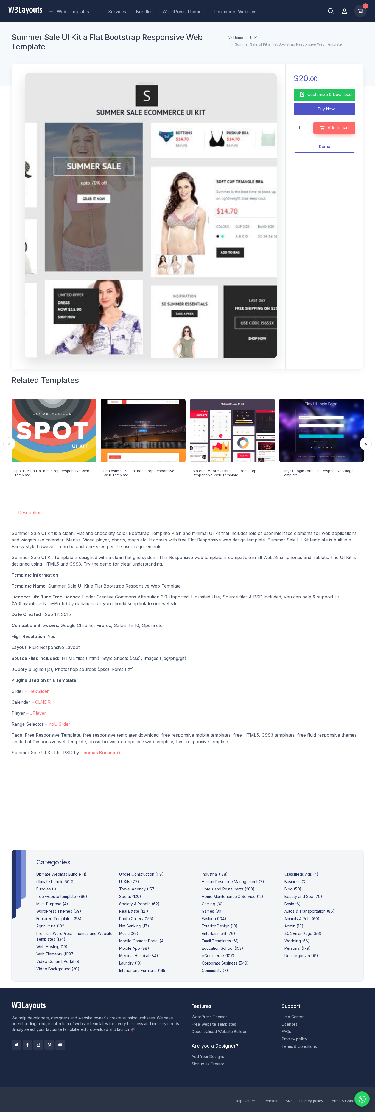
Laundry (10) (130, 963)
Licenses (290, 1024)
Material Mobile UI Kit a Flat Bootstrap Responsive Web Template (224, 473)
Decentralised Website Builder (219, 1031)
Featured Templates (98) (59, 918)
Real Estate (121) (133, 911)
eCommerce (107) (218, 955)
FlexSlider (38, 691)
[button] (330, 11)
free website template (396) (61, 896)
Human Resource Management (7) (233, 881)
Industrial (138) (215, 874)
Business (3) (295, 881)
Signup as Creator (208, 1064)
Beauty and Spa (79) (303, 896)
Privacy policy (294, 1039)
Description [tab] (30, 512)
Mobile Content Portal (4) (142, 940)
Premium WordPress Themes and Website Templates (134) (74, 936)
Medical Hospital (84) (138, 955)
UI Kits (255, 37)
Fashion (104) (214, 918)
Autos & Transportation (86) (309, 911)
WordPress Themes (183, 11)
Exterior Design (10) (219, 926)
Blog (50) (292, 889)
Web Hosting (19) (52, 946)
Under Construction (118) (141, 874)
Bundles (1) (46, 889)
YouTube (60, 1045)
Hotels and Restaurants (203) (228, 889)
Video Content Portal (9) (58, 961)
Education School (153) (222, 948)
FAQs (286, 1031)
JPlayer (38, 713)
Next (366, 443)
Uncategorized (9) (301, 955)
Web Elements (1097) (55, 954)
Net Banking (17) (134, 926)
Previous (9, 443)
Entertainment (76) (218, 933)
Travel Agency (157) (137, 889)
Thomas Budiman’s (101, 752)
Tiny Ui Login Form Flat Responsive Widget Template (318, 473)
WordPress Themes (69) (58, 911)
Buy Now (326, 109)
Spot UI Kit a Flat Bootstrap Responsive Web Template (51, 473)
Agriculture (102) (51, 926)
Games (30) (212, 911)
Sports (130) (130, 896)
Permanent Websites (235, 11)
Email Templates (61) (220, 940)
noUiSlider (59, 724)
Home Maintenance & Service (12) (232, 896)
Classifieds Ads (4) (301, 874)
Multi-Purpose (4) (52, 903)
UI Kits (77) (129, 881)
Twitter (16, 1045)
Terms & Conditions (299, 1046)
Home (238, 37)
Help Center (293, 1016)
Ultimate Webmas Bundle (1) (61, 874)
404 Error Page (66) (302, 933)
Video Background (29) (57, 968)
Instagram (38, 1045)
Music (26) (128, 933)
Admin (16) (293, 926)
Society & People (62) (139, 903)
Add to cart (338, 127)
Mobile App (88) (134, 948)
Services (117, 11)
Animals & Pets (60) (302, 918)
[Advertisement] (187, 798)
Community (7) (215, 970)
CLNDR (43, 702)
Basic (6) (292, 903)
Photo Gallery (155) (136, 918)
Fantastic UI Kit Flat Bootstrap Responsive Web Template (138, 473)
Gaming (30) (213, 903)
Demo (324, 146)
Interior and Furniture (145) (143, 970)
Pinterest (49, 1045)
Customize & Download (329, 94)
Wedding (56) (297, 940)
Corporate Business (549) (225, 963)
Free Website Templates (214, 1024)
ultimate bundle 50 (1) (55, 881)
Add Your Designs (208, 1056)
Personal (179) (297, 948)
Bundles (144, 11)
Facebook (27, 1045)
